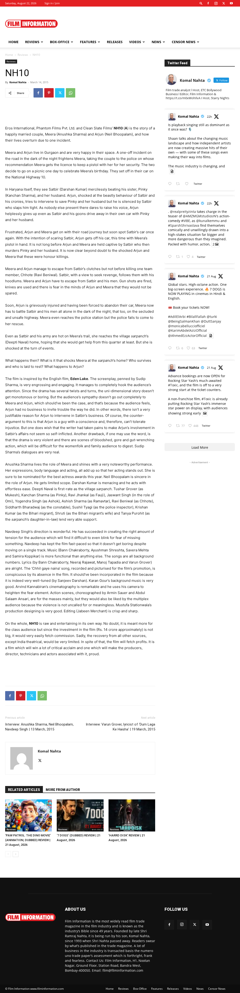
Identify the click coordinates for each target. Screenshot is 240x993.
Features (88, 42)
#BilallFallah (196, 316)
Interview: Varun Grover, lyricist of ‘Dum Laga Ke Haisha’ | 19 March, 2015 (120, 726)
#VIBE (185, 220)
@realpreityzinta (183, 211)
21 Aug (211, 276)
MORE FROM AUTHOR (63, 790)
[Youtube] (231, 3)
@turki (212, 316)
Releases (115, 42)
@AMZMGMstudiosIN (199, 216)
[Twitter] (223, 3)
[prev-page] (8, 854)
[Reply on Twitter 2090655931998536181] (171, 426)
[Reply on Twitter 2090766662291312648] (171, 257)
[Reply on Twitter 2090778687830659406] (171, 184)
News (156, 42)
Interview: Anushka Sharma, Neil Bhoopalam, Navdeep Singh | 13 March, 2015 (39, 726)
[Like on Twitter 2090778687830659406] (188, 184)
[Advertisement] (149, 24)
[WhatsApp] (70, 93)
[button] (201, 3)
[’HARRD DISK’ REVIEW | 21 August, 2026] (132, 815)
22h (209, 117)
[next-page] (16, 854)
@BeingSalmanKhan (184, 321)
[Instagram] (215, 3)
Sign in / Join (52, 3)
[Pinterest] (49, 93)
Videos (135, 42)
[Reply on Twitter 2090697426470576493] (171, 348)
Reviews (32, 42)
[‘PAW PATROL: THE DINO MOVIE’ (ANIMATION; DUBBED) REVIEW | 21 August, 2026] (28, 815)
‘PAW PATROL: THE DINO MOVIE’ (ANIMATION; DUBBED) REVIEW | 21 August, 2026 (28, 840)
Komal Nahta (17, 82)
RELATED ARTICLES (24, 790)
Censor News (183, 42)
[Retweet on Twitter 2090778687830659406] (179, 184)
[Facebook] (208, 3)
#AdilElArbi (177, 316)
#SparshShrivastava (183, 225)
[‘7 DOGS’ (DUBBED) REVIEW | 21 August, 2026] (80, 815)
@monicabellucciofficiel (186, 326)
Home (13, 42)
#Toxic (173, 385)
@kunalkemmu (208, 220)
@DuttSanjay (211, 321)
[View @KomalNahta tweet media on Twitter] (172, 171)
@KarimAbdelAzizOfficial (187, 330)
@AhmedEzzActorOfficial (187, 335)
